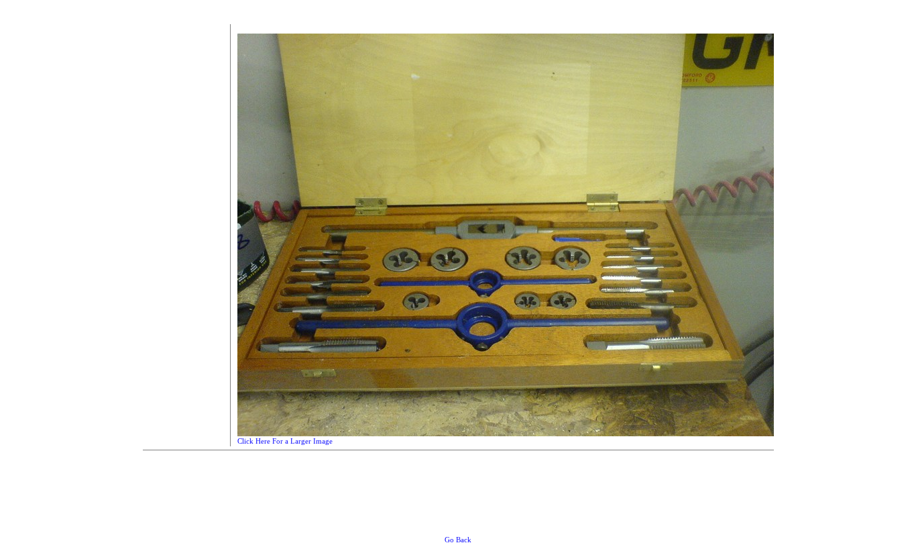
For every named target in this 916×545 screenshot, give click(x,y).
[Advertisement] (183, 225)
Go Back (458, 540)
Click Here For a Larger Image (285, 441)
